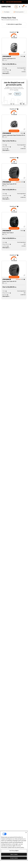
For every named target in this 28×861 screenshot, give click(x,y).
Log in (10, 93)
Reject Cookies (14, 854)
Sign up (17, 93)
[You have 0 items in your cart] (22, 6)
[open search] (16, 6)
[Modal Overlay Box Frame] (14, 2)
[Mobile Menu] (26, 6)
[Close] (26, 832)
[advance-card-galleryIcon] (24, 52)
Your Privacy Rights (14, 850)
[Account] (19, 6)
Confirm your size (14, 130)
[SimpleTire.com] (7, 6)
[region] (14, 845)
